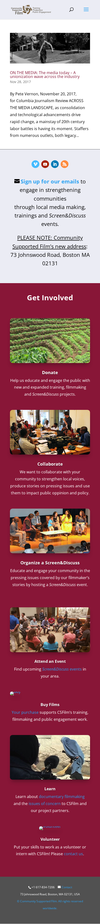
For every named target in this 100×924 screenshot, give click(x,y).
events (62, 669)
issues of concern (45, 803)
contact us (73, 853)
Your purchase (25, 712)
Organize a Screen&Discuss (50, 563)
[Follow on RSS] (64, 164)
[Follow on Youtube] (45, 164)
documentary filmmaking (62, 796)
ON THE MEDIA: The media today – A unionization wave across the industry (45, 74)
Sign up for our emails (50, 181)
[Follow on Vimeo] (35, 164)
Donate (50, 372)
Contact (67, 887)
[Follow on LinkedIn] (55, 164)
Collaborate (50, 464)
